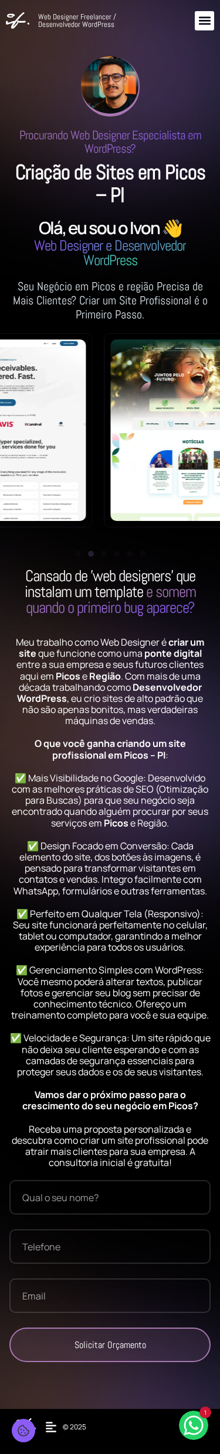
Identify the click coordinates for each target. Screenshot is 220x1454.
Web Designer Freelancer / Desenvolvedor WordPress (77, 20)
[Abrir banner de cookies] (23, 1430)
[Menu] (54, 1427)
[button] (204, 20)
